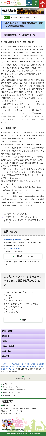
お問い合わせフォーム (24, 256)
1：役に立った (11, 295)
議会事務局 (8, 240)
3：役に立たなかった (14, 300)
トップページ (5, 364)
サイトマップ (7, 384)
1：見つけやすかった (14, 307)
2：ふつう (10, 298)
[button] (29, 3)
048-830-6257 (14, 249)
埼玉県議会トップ (17, 364)
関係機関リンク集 (9, 395)
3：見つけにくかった (14, 312)
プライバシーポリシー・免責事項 (15, 390)
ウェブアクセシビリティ (11, 387)
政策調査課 (17, 240)
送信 (24, 320)
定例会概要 (40, 364)
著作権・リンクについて (11, 392)
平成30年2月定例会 (8, 366)
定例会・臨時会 (30, 364)
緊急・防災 (42, 4)
